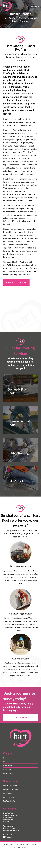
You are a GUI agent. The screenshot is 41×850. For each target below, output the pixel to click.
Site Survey (7, 769)
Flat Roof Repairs (9, 801)
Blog (4, 762)
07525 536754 (9, 828)
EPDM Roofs (7, 793)
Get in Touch (7, 766)
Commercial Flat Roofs (10, 789)
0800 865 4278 (18, 262)
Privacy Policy (8, 773)
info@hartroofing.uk (12, 830)
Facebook (8, 837)
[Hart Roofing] (6, 6)
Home (5, 758)
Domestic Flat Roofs (10, 785)
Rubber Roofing (8, 797)
